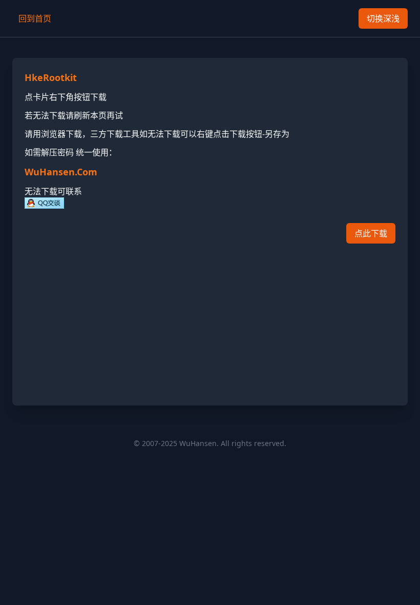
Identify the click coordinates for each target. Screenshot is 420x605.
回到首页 (34, 18)
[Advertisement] (210, 321)
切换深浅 (383, 18)
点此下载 (370, 233)
